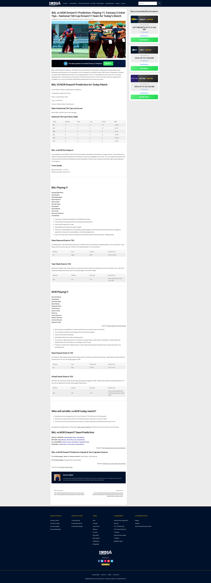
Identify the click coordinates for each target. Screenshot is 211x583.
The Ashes (116, 532)
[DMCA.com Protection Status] (105, 564)
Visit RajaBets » (144, 40)
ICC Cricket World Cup (120, 529)
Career (109, 574)
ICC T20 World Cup (119, 526)
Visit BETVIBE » (144, 97)
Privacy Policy (100, 578)
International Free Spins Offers (143, 526)
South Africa (96, 526)
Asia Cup (116, 523)
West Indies (96, 535)
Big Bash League (118, 541)
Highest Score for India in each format (114, 463)
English (137, 520)
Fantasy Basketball (55, 529)
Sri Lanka (95, 532)
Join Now (108, 63)
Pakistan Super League (120, 535)
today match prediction (84, 427)
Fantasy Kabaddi (54, 526)
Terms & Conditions (110, 578)
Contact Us (116, 574)
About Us (103, 574)
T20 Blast (116, 538)
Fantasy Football (55, 523)
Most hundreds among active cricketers (114, 448)
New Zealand (96, 538)
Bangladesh (96, 544)
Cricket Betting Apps (77, 526)
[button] (99, 561)
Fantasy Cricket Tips (66, 467)
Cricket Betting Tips (76, 523)
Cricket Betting (75, 520)
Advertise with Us (121, 578)
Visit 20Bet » (144, 68)
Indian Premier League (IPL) (121, 520)
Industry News (96, 574)
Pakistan (95, 529)
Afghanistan (96, 541)
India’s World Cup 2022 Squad (116, 326)
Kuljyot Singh (68, 475)
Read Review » (144, 35)
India (94, 520)
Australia (95, 523)
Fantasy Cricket (54, 520)
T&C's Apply (145, 32)
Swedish (137, 523)
